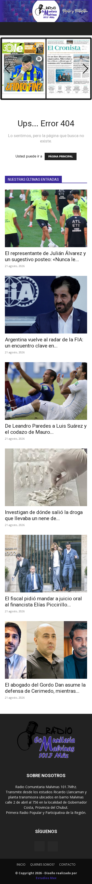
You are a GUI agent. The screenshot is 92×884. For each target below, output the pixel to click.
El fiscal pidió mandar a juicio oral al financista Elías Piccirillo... (43, 602)
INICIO (21, 864)
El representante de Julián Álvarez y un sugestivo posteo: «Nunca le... (45, 256)
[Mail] (53, 846)
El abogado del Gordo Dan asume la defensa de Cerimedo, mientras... (45, 688)
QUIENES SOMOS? (42, 864)
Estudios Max (46, 878)
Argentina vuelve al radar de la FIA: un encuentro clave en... (44, 343)
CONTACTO (67, 864)
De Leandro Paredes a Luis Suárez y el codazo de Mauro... (46, 429)
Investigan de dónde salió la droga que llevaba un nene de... (44, 515)
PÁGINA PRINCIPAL (60, 156)
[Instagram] (39, 846)
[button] (8, 28)
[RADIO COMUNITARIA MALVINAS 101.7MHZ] (46, 11)
